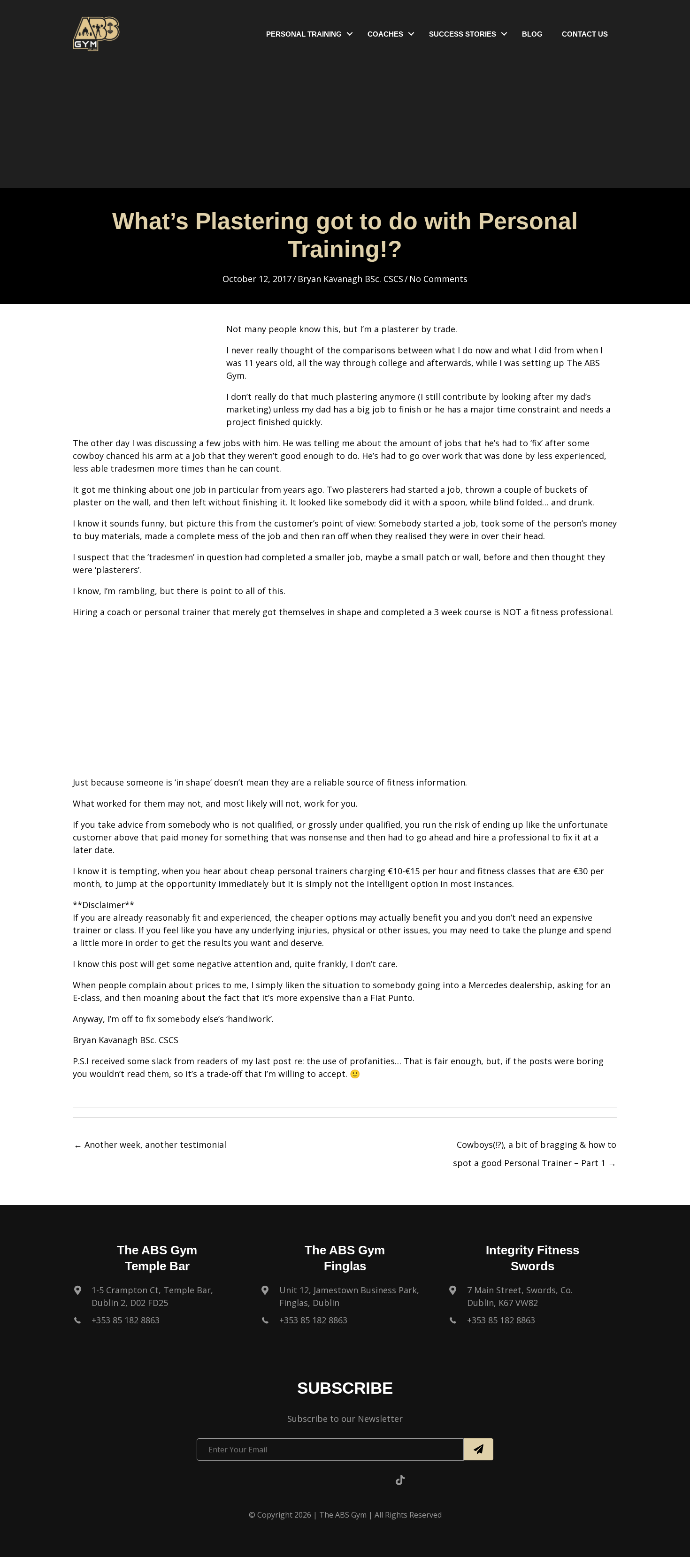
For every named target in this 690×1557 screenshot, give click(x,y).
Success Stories (462, 34)
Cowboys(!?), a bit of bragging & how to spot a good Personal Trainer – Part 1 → (534, 1147)
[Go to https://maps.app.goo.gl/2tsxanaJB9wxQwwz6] (345, 1299)
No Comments (438, 278)
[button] (350, 34)
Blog (532, 34)
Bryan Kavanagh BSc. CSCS (350, 278)
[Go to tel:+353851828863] (157, 1322)
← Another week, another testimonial (150, 1144)
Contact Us (585, 34)
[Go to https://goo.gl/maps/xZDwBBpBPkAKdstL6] (157, 1299)
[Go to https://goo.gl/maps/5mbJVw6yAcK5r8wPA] (532, 1299)
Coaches (385, 34)
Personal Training (304, 34)
